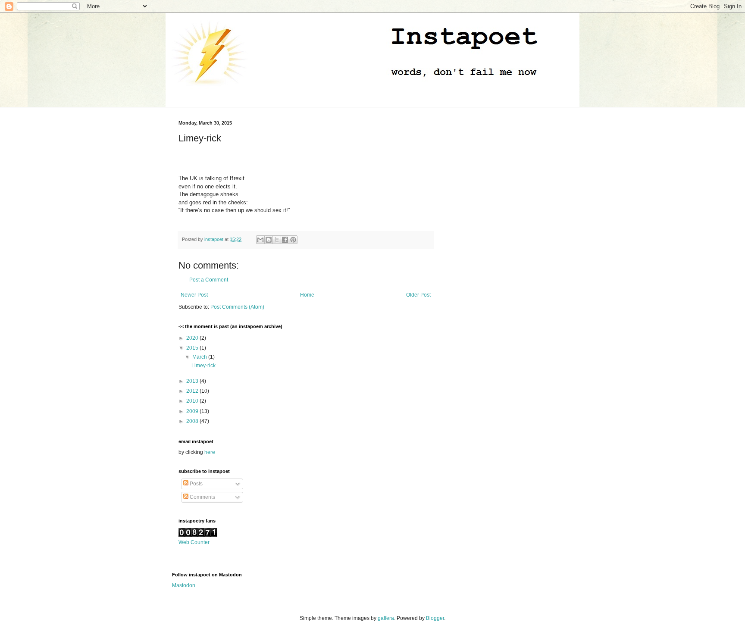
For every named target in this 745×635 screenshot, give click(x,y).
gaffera (386, 618)
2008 (193, 421)
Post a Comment (208, 280)
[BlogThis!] (268, 239)
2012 (193, 391)
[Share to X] (276, 239)
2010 (193, 401)
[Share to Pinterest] (293, 239)
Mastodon (183, 585)
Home (307, 295)
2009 (193, 411)
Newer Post (194, 295)
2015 (193, 348)
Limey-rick (203, 366)
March (200, 357)
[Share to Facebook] (285, 239)
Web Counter (194, 542)
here (209, 452)
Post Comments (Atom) (237, 307)
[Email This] (260, 239)
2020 (193, 338)
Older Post (418, 295)
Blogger (435, 618)
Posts (195, 484)
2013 (193, 381)
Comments (201, 497)
